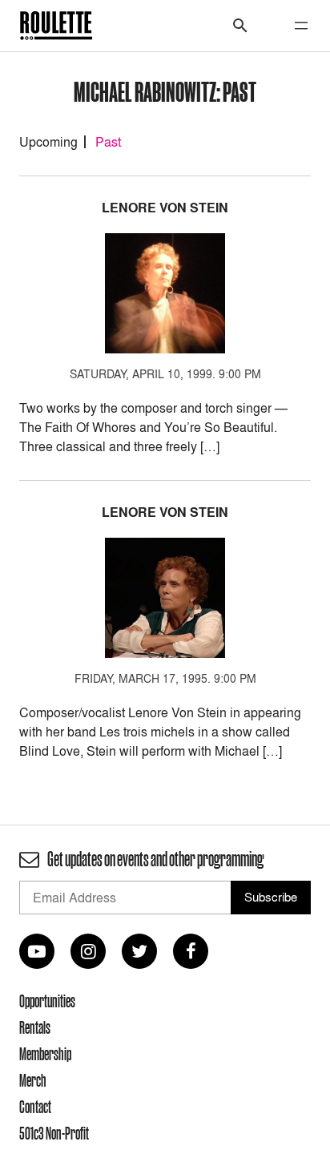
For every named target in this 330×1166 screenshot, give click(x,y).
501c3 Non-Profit (54, 1133)
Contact (35, 1106)
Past (108, 141)
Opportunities (47, 1000)
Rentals (34, 1027)
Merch (32, 1080)
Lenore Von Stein (165, 208)
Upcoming (48, 141)
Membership (45, 1053)
